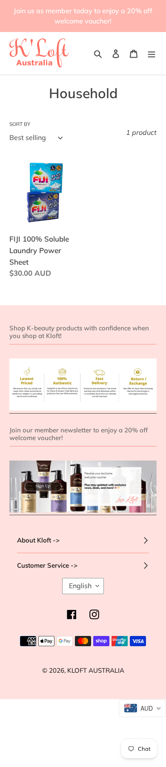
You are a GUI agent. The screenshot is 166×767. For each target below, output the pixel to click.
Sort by (19, 124)
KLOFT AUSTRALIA (95, 670)
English (80, 585)
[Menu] (151, 53)
